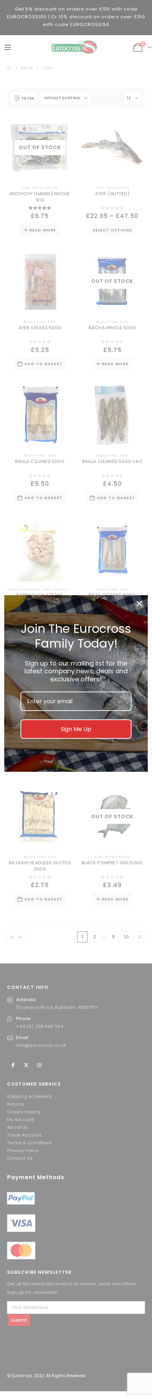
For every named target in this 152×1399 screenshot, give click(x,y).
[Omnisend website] (76, 788)
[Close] (139, 603)
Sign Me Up (76, 729)
